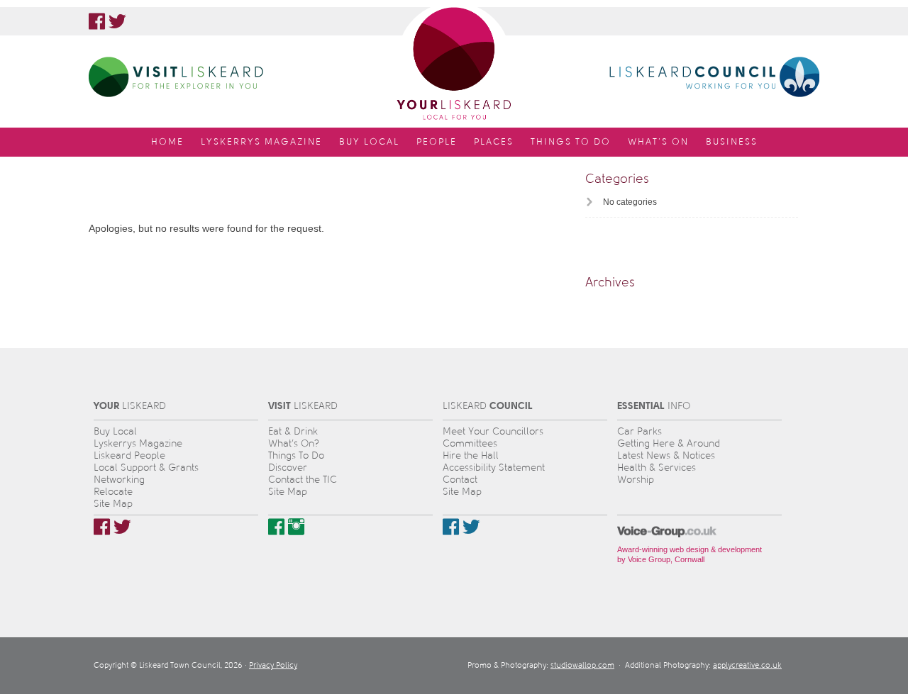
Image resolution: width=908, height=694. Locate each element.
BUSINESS (732, 142)
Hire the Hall (471, 455)
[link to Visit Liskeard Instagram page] (296, 526)
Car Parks (639, 431)
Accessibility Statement (494, 467)
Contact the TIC (302, 479)
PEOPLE (436, 142)
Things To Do (296, 455)
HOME (167, 142)
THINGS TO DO (571, 142)
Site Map (113, 503)
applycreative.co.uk (747, 665)
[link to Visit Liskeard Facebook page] (276, 526)
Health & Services (656, 467)
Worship (635, 479)
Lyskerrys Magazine (138, 443)
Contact (460, 479)
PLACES (494, 142)
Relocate (113, 491)
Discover (287, 467)
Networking (119, 479)
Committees (470, 443)
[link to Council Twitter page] (471, 526)
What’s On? (293, 443)
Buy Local (115, 431)
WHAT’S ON (658, 142)
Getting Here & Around (668, 443)
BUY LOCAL (369, 142)
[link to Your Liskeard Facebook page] (97, 21)
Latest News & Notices (666, 455)
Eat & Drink (293, 431)
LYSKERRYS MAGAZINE (261, 142)
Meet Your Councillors (493, 431)
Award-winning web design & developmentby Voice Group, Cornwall (689, 554)
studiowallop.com (582, 665)
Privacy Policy (273, 665)
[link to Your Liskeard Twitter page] (117, 21)
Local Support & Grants (146, 467)
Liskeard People (129, 455)
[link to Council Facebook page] (451, 526)
